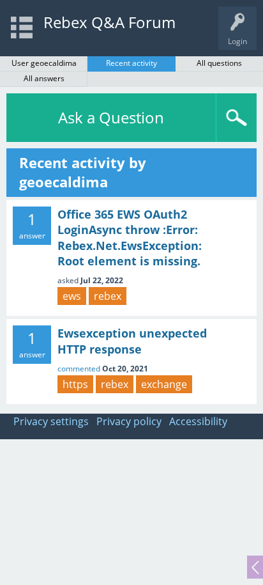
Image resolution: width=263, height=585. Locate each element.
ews (72, 296)
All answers (44, 78)
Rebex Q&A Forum (109, 22)
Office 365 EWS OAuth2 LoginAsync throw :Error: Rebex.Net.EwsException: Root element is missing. (129, 238)
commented (78, 368)
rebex (107, 296)
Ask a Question (111, 117)
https (75, 384)
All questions (219, 63)
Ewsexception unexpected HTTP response (132, 340)
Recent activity (131, 63)
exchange (164, 384)
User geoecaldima (44, 63)
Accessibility (198, 421)
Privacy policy (129, 421)
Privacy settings (51, 421)
